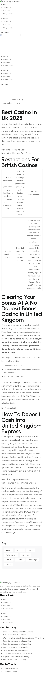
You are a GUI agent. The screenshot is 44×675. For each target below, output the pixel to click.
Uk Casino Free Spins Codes (14, 150)
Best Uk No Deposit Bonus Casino (16, 479)
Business (20, 550)
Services (6, 11)
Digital (30, 550)
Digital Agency (11, 555)
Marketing (25, 555)
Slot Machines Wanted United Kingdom (19, 483)
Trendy (8, 564)
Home (5, 4)
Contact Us (8, 14)
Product (8, 560)
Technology (32, 560)
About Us (7, 8)
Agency (8, 550)
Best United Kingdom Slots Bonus (16, 153)
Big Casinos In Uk (9, 408)
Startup (20, 560)
